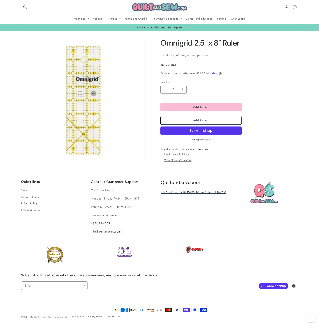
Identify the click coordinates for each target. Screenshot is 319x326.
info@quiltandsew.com (106, 232)
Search (25, 190)
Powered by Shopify (57, 316)
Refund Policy (29, 203)
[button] (25, 7)
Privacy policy (95, 316)
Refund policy (77, 316)
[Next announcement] (297, 27)
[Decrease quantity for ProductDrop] (165, 89)
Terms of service (113, 316)
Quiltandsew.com (38, 316)
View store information (177, 160)
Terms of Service (31, 197)
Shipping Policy (30, 210)
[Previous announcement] (22, 27)
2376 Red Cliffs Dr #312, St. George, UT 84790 (193, 192)
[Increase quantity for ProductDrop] (182, 89)
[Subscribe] (83, 285)
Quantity (164, 82)
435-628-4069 (100, 223)
